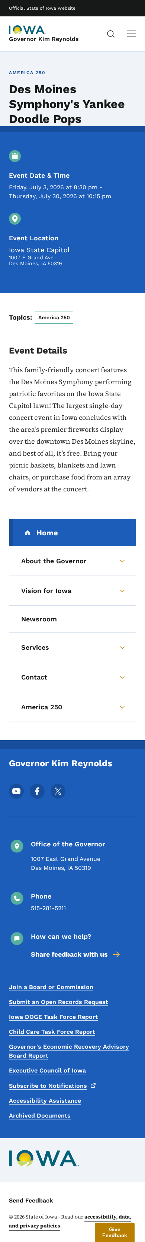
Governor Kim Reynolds (44, 38)
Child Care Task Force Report (52, 1031)
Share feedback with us (69, 954)
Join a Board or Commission (51, 987)
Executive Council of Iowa (47, 1070)
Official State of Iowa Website (42, 8)
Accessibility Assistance (45, 1100)
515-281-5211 (48, 908)
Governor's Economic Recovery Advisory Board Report (69, 1051)
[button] (115, 1232)
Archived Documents (40, 1115)
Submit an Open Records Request (58, 1001)
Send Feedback (31, 1200)
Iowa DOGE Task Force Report (53, 1016)
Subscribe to (48, 1085)
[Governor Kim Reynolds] (27, 29)
